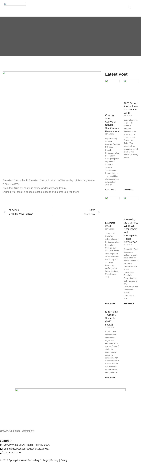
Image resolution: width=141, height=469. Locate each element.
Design (64, 460)
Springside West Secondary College (28, 460)
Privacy (54, 460)
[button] (129, 6)
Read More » (110, 190)
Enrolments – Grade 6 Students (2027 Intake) (111, 318)
